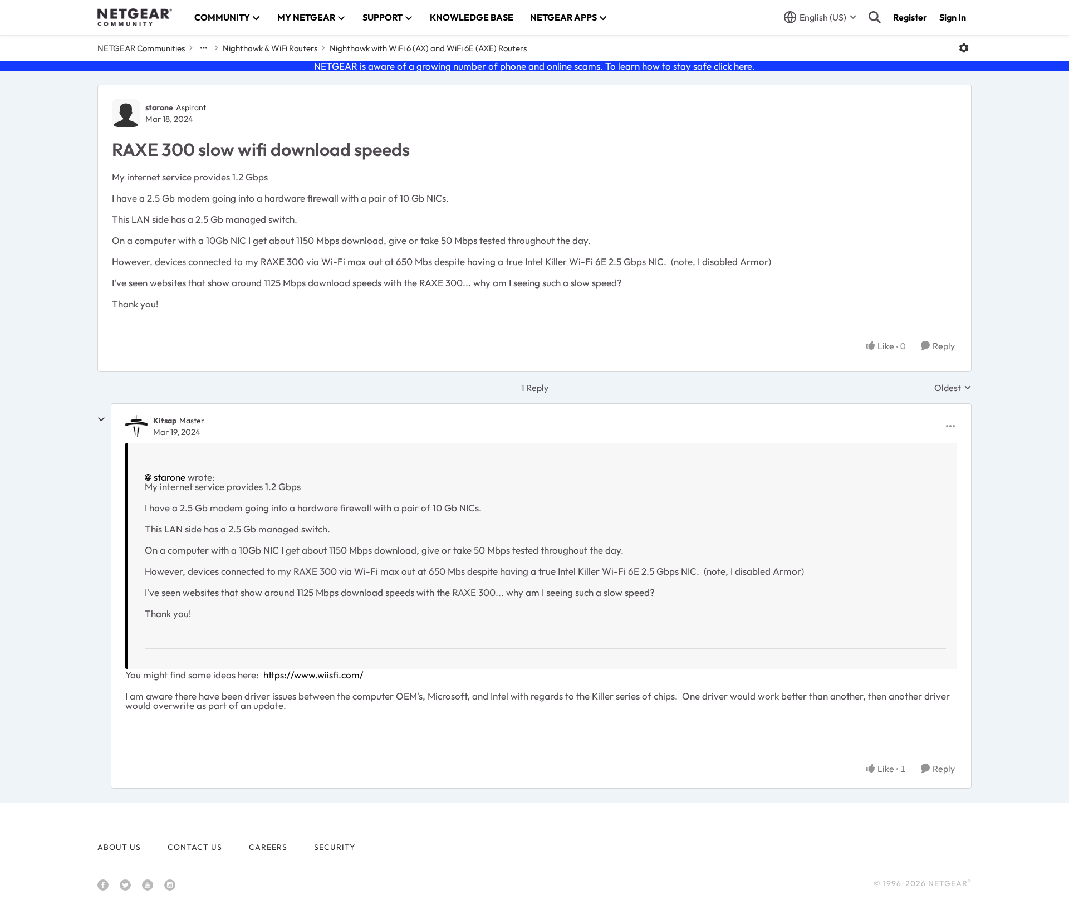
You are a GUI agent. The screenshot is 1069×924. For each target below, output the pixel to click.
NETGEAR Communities (141, 48)
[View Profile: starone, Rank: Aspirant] (126, 113)
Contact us (195, 847)
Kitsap (164, 420)
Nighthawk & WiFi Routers (270, 48)
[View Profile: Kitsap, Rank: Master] (136, 426)
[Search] (874, 17)
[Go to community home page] (134, 17)
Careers (268, 847)
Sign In (952, 17)
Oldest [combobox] (953, 387)
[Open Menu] (964, 48)
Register (910, 17)
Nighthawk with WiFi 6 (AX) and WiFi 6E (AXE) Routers (428, 48)
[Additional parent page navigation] (203, 48)
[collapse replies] (101, 419)
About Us (119, 847)
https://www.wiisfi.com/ (313, 675)
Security (334, 847)
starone (159, 107)
